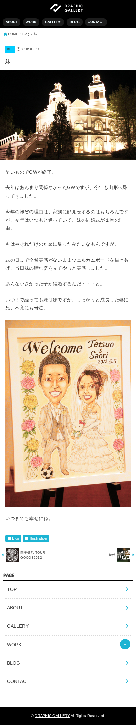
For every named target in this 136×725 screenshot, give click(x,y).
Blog (10, 49)
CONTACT (96, 22)
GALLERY (53, 22)
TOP (12, 589)
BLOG (75, 22)
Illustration (38, 538)
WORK (31, 22)
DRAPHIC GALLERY (52, 716)
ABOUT (11, 22)
